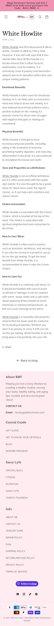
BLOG (9, 444)
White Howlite (10, 47)
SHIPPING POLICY (15, 551)
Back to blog (29, 360)
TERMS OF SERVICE (16, 571)
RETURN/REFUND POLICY (20, 558)
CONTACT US (13, 524)
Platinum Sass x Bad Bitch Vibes (25, 618)
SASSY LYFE (12, 491)
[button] (6, 17)
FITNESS (10, 477)
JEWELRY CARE (14, 530)
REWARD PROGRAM (17, 451)
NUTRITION (12, 484)
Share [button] (8, 347)
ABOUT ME (12, 517)
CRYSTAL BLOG (14, 470)
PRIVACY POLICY (15, 565)
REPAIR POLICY (14, 537)
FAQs (8, 544)
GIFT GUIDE (12, 430)
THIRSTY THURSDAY (17, 498)
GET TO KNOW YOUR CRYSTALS (23, 437)
